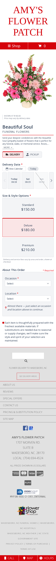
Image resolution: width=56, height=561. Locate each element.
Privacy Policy (14, 543)
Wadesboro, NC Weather (21, 533)
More (7, 147)
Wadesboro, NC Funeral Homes (19, 523)
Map (29, 558)
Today (33, 168)
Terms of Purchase (37, 543)
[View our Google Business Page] (30, 429)
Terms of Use (28, 549)
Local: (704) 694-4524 (28, 458)
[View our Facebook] (25, 429)
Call (10, 558)
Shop (16, 45)
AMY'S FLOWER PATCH (28, 21)
